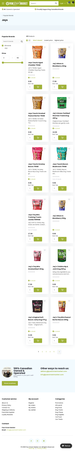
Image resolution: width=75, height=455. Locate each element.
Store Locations (10, 383)
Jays (6, 48)
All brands (7, 46)
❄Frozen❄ (58, 405)
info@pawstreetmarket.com (52, 374)
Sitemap (31, 448)
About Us (5, 403)
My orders (32, 405)
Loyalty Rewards (7, 415)
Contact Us (6, 408)
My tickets (32, 408)
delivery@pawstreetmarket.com (54, 371)
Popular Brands (8, 15)
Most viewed (37, 40)
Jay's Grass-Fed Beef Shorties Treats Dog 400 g (61, 115)
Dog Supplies (59, 415)
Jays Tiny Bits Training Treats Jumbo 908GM (34, 217)
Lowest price (48, 40)
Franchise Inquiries (8, 412)
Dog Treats (59, 410)
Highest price (59, 40)
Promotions (59, 403)
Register (31, 403)
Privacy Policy (6, 405)
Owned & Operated (12, 9)
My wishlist (32, 410)
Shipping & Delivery (8, 410)
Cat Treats (59, 419)
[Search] (56, 3)
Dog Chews (59, 412)
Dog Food (58, 408)
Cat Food (58, 417)
